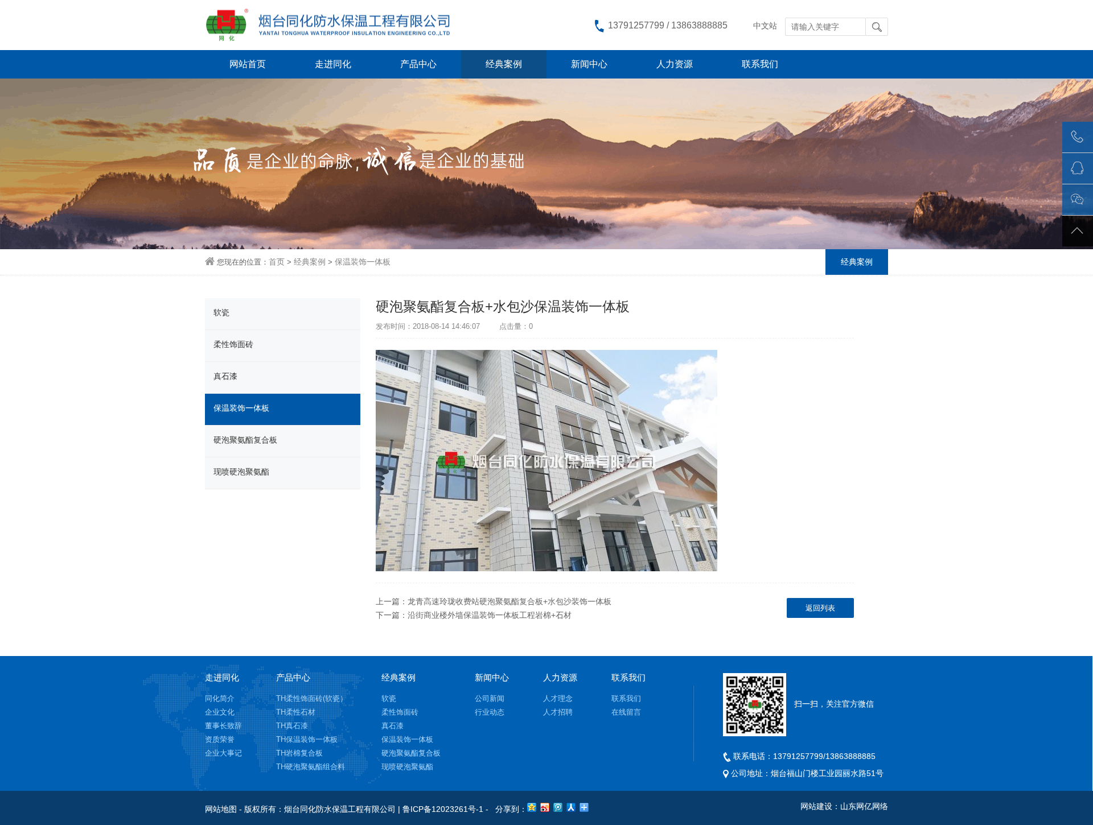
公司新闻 (489, 698)
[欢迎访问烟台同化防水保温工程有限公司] (335, 24)
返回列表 (820, 608)
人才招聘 (558, 712)
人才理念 (558, 698)
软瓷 (221, 312)
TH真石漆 (292, 725)
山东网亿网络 (864, 806)
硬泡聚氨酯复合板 (245, 439)
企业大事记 (223, 753)
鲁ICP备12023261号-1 (442, 809)
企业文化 (220, 712)
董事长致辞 (223, 725)
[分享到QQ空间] (532, 807)
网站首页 (247, 64)
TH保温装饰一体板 (307, 739)
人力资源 (674, 64)
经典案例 (504, 64)
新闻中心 (589, 64)
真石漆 (225, 376)
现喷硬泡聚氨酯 (241, 471)
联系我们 (760, 64)
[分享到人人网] (571, 807)
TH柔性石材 (295, 712)
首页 (277, 261)
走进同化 (333, 64)
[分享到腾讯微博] (558, 807)
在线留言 (626, 712)
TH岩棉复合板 (299, 753)
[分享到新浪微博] (545, 807)
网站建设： (820, 806)
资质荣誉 (220, 739)
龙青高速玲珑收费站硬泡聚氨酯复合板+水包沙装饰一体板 (509, 601)
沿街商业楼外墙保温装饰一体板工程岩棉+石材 (490, 615)
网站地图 (221, 809)
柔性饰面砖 (233, 344)
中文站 (765, 25)
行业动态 (489, 712)
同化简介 (220, 698)
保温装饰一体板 (363, 261)
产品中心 (418, 64)
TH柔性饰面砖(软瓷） (311, 698)
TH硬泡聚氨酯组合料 (310, 766)
